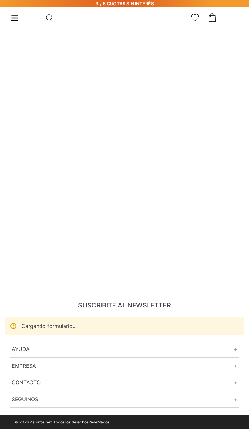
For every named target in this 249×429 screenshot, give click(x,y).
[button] (65, 17)
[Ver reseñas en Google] (124, 386)
